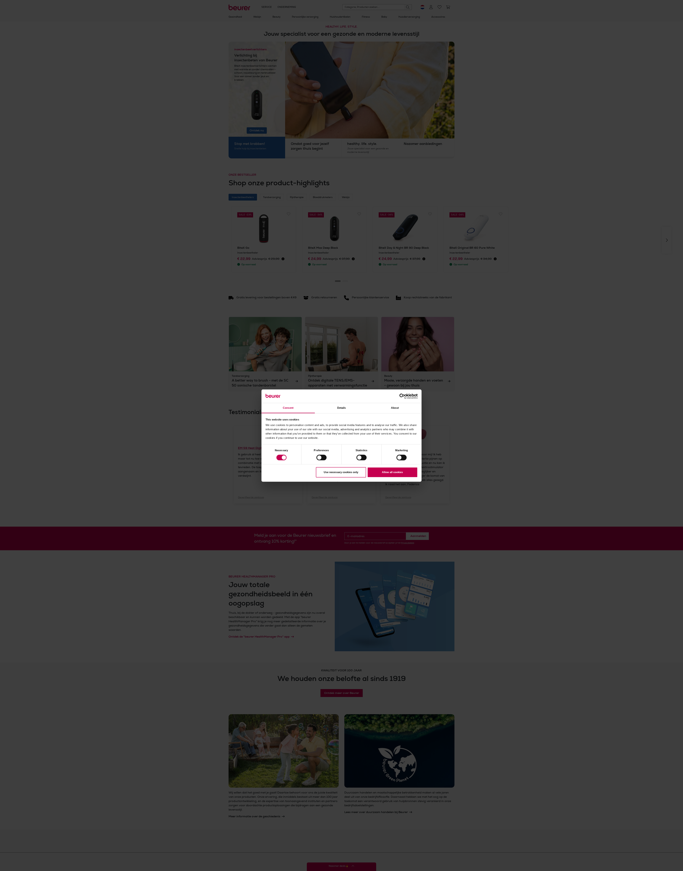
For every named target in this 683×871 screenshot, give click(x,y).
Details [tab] (341, 407)
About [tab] (395, 407)
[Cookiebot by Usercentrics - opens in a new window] (402, 396)
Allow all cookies (392, 472)
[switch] (321, 457)
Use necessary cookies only (341, 472)
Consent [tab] (288, 407)
